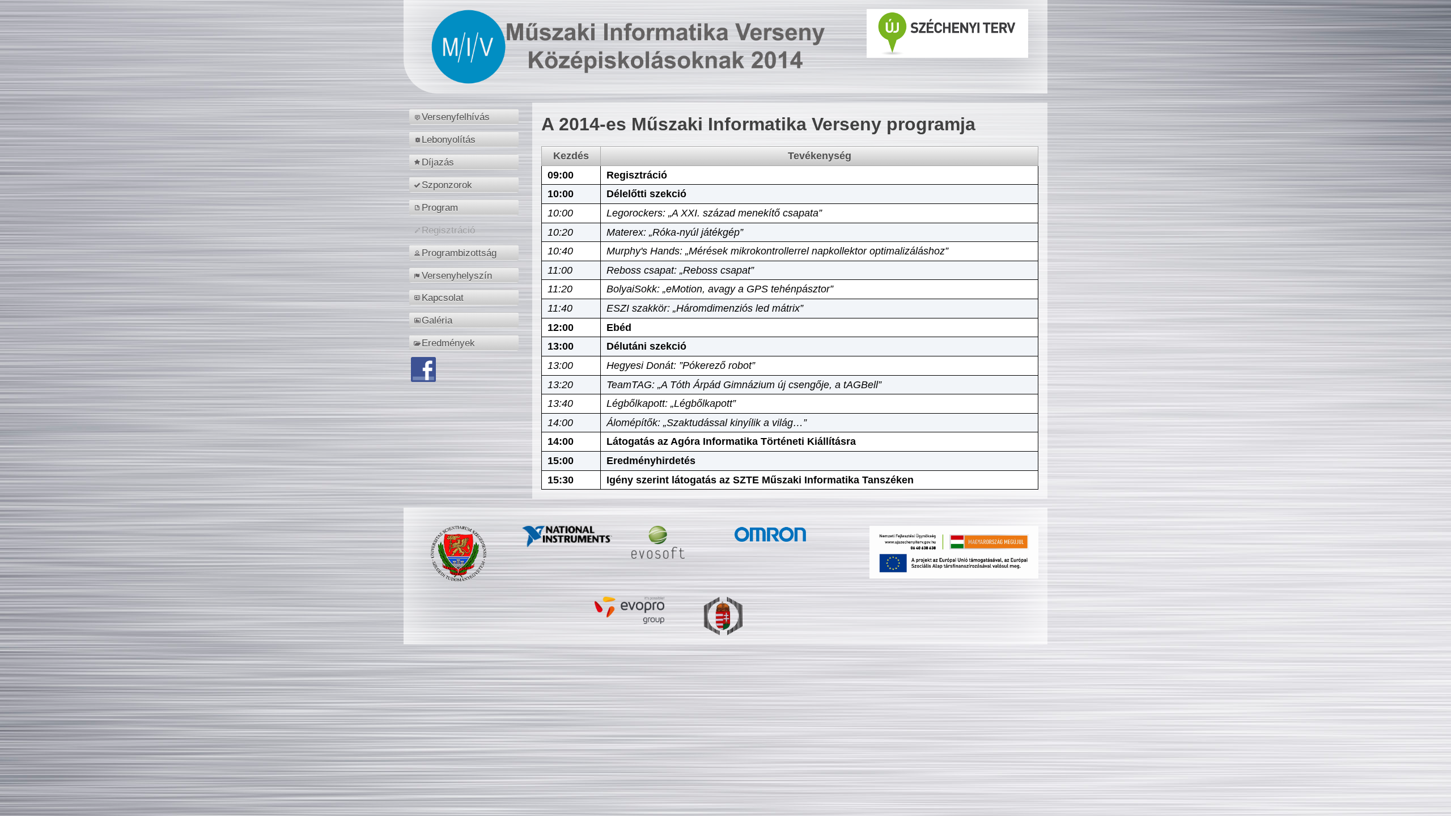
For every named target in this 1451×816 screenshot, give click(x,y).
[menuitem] (465, 117)
